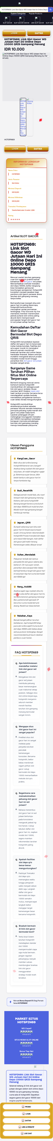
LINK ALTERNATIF (28, 1126)
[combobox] (24, 9)
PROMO (28, 1107)
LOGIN (14, 33)
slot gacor (28, 281)
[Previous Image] (4, 77)
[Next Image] (49, 77)
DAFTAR (39, 33)
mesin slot (34, 391)
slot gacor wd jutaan (33, 361)
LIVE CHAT (28, 1134)
